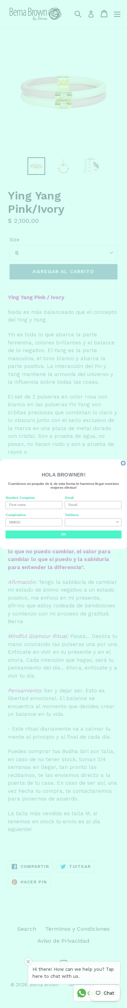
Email (69, 497)
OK (63, 534)
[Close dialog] (123, 463)
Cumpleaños (16, 514)
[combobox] (91, 522)
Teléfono (72, 514)
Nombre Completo (20, 497)
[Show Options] (117, 522)
